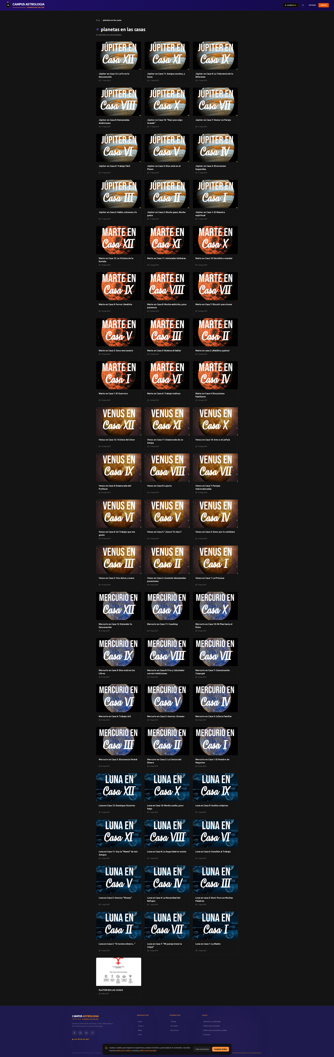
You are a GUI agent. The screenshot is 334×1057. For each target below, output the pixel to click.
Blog (98, 20)
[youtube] (86, 1033)
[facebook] (74, 1033)
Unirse (324, 5)
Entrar (312, 5)
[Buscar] (303, 5)
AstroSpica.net (81, 1039)
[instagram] (80, 1033)
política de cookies (123, 1051)
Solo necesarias (202, 1049)
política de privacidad (147, 1051)
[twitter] (92, 1033)
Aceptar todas (220, 1049)
